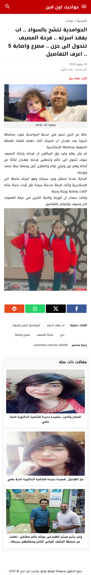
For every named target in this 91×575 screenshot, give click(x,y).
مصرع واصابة (22, 334)
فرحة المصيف (45, 334)
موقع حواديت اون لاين (33, 571)
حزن (62, 334)
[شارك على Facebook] (76, 308)
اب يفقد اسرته (56, 325)
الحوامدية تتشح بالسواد (26, 325)
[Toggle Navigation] (85, 7)
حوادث (69, 20)
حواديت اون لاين (62, 7)
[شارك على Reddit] (14, 308)
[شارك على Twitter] (56, 308)
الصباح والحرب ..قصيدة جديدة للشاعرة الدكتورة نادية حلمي (45, 419)
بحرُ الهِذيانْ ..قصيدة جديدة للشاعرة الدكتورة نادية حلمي (45, 479)
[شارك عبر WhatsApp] (35, 308)
